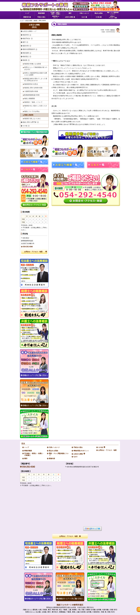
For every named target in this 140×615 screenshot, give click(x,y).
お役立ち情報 (28, 20)
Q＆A (75, 456)
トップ (27, 13)
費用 (25, 458)
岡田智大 (112, 30)
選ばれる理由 (53, 450)
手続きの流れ (78, 447)
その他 (100, 447)
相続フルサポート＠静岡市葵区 (70, 605)
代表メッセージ (54, 447)
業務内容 (52, 458)
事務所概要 (28, 450)
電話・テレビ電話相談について (59, 454)
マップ (91, 528)
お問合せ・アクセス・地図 (33, 251)
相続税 (35, 20)
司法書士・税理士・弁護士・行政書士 (34, 454)
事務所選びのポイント (81, 450)
